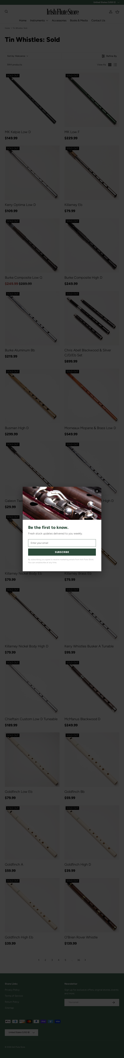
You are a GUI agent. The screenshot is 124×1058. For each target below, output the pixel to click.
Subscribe (62, 552)
